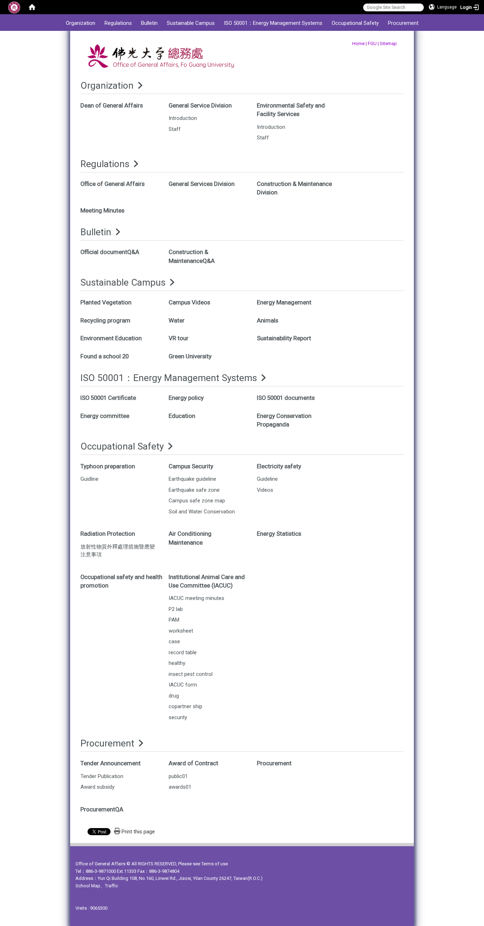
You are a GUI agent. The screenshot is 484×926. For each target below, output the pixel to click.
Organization (80, 23)
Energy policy (186, 397)
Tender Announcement (110, 763)
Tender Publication (101, 776)
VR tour (178, 338)
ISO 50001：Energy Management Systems (273, 23)
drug (174, 696)
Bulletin (149, 23)
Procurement (403, 23)
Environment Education (111, 338)
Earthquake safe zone (194, 490)
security (178, 717)
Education (182, 415)
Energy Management (284, 302)
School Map (87, 885)
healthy (177, 663)
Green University (190, 356)
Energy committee (104, 415)
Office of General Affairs (112, 183)
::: (57, 18)
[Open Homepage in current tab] (32, 7)
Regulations (118, 23)
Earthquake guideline (192, 479)
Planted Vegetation (105, 302)
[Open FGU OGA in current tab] (179, 58)
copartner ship (185, 706)
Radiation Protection (107, 533)
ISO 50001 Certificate (108, 397)
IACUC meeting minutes (196, 598)
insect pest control (191, 674)
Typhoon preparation (107, 466)
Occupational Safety (355, 23)
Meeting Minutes (102, 210)
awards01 (180, 787)
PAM (174, 620)
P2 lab (176, 609)
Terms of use (214, 863)
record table (183, 652)
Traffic (111, 885)
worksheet (181, 631)
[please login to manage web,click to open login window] (14, 7)
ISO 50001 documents (286, 397)
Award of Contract (193, 763)
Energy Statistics (279, 533)
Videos (265, 490)
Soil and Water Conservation (202, 511)
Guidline (89, 479)
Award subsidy (97, 787)
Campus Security (191, 466)
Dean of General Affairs (111, 105)
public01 (178, 776)
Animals (267, 320)
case (174, 641)
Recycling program (105, 320)
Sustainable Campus (191, 23)
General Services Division (202, 183)
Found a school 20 (104, 356)
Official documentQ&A (109, 251)
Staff (175, 129)
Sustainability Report (284, 338)
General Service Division (200, 105)
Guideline (267, 479)
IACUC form (183, 685)
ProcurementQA (101, 809)
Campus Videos (189, 302)
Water (177, 320)
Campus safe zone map (197, 500)
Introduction (183, 118)
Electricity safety (279, 466)
